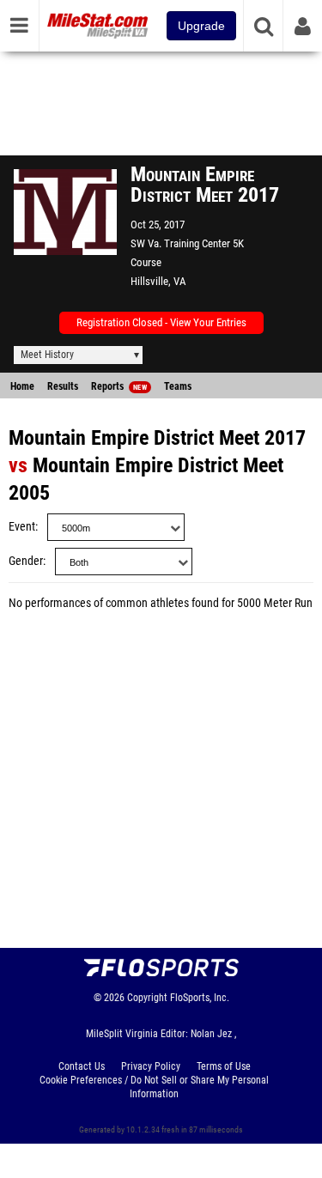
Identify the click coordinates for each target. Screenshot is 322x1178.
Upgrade (201, 26)
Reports (119, 386)
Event (22, 526)
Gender (26, 561)
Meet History (47, 355)
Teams (177, 386)
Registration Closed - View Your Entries (161, 322)
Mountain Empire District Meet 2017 (157, 438)
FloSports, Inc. (199, 998)
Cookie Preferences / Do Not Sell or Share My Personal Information (154, 1087)
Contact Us (81, 1066)
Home (22, 386)
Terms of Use (224, 1066)
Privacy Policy (150, 1066)
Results (62, 386)
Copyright (147, 998)
